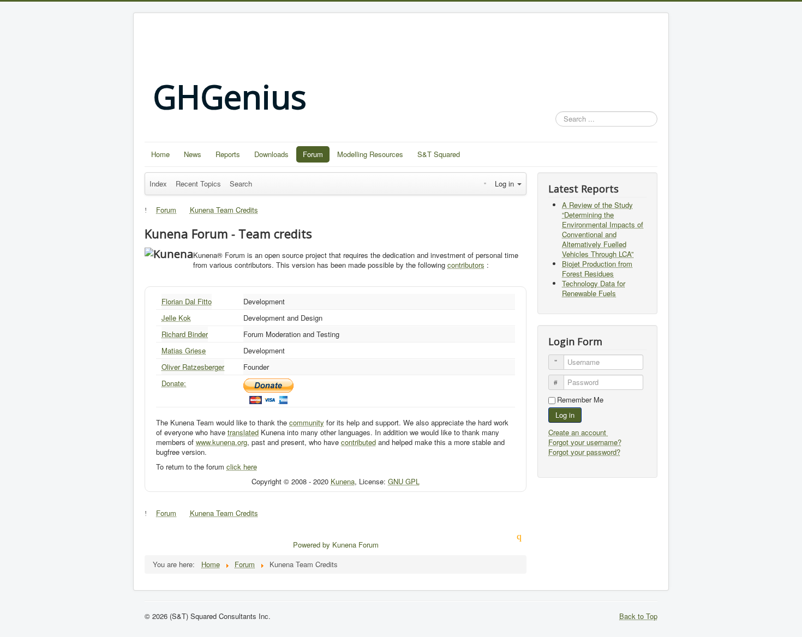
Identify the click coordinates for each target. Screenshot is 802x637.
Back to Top (638, 616)
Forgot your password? (584, 452)
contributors (465, 265)
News (192, 154)
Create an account (578, 432)
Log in (564, 415)
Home (160, 154)
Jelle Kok (176, 318)
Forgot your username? (584, 442)
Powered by (311, 544)
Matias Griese (183, 350)
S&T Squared (438, 154)
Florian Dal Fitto (186, 301)
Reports (228, 154)
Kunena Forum (355, 544)
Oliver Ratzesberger (192, 367)
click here (241, 466)
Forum (313, 154)
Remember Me (580, 400)
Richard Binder (184, 334)
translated (243, 432)
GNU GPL (404, 481)
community (306, 422)
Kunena (343, 481)
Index (158, 183)
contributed (358, 442)
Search (241, 183)
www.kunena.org (221, 442)
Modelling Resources (370, 154)
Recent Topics (198, 183)
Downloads (271, 154)
